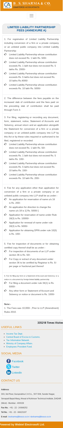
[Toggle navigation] (31, 15)
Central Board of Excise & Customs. (23, 337)
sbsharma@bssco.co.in (40, 417)
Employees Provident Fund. (19, 346)
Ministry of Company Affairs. (19, 343)
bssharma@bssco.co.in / (19, 417)
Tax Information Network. (18, 340)
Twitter (16, 367)
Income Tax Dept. (14, 334)
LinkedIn (17, 372)
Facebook (17, 361)
